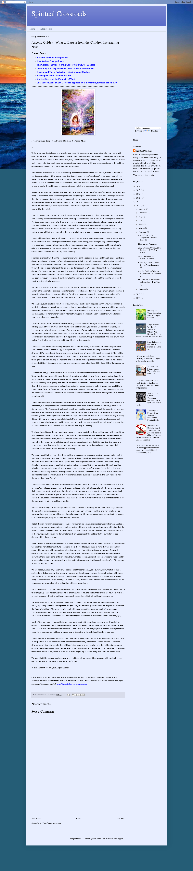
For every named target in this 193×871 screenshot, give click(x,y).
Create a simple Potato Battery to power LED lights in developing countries (148, 358)
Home (32, 28)
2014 (138, 201)
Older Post (120, 818)
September (143, 212)
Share (135, 139)
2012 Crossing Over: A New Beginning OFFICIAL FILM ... (149, 250)
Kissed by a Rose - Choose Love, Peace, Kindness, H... (148, 265)
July (141, 216)
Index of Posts (46, 28)
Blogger (119, 838)
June (141, 220)
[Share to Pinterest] (83, 695)
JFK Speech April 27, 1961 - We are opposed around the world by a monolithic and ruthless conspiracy (148, 449)
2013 (138, 205)
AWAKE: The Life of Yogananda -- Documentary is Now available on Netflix (148, 399)
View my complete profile (143, 175)
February (143, 232)
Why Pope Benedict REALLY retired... (147, 257)
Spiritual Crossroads (59, 13)
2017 (138, 190)
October (142, 208)
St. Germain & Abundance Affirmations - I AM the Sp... (149, 282)
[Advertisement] (78, 795)
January (142, 289)
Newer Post (36, 818)
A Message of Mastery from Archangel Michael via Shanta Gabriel (153, 415)
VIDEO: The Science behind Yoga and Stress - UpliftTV (154, 370)
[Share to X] (78, 695)
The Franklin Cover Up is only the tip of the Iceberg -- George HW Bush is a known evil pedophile (148, 384)
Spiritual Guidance (144, 150)
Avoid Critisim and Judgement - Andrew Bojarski (147, 237)
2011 (138, 298)
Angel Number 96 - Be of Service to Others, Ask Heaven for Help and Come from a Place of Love (148, 330)
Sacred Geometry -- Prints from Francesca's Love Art (154, 345)
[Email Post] (68, 695)
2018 (138, 186)
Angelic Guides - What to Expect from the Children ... (149, 273)
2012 (138, 294)
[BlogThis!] (75, 695)
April (141, 224)
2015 (138, 198)
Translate (154, 130)
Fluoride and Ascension (147, 243)
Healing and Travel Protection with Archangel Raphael (154, 314)
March (141, 228)
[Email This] (73, 695)
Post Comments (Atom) (52, 823)
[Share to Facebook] (81, 695)
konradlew (101, 838)
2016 (138, 194)
